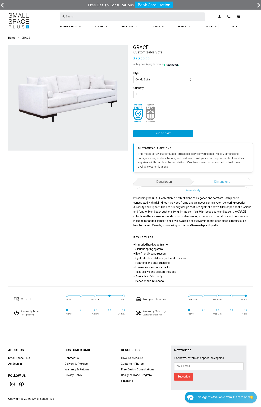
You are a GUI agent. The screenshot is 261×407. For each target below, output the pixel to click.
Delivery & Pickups (76, 363)
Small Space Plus (19, 358)
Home (11, 37)
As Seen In (15, 363)
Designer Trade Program (136, 375)
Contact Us (72, 358)
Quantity (138, 87)
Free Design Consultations (137, 369)
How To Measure (132, 358)
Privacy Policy (73, 375)
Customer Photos (132, 363)
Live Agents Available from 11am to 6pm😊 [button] (225, 397)
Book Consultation (154, 4)
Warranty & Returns (77, 369)
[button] (258, 5)
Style (136, 73)
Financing (127, 380)
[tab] (164, 181)
